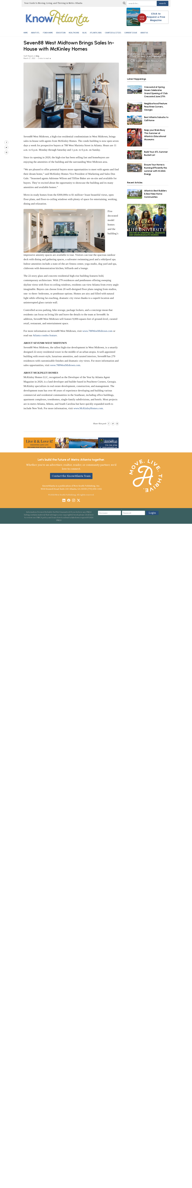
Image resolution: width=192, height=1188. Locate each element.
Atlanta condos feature (45, 335)
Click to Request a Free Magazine (156, 17)
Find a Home (48, 33)
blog (37, 56)
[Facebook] (68, 500)
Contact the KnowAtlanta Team (71, 475)
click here (89, 515)
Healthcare (74, 33)
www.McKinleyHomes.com (88, 408)
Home (26, 33)
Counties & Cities (113, 33)
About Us (144, 33)
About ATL (35, 33)
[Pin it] (6, 152)
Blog (84, 33)
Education (60, 33)
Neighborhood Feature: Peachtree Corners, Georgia (155, 106)
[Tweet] (6, 147)
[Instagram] (73, 500)
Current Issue (130, 33)
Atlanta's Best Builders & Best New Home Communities (155, 193)
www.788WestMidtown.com (97, 330)
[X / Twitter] (78, 500)
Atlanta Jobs (96, 33)
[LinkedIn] (63, 500)
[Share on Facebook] (6, 142)
